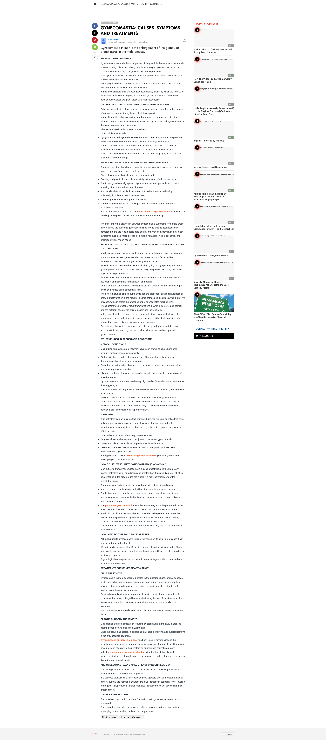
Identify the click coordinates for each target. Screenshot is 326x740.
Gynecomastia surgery (131, 717)
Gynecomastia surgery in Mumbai (119, 640)
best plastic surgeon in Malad (154, 211)
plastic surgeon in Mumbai (140, 455)
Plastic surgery (109, 717)
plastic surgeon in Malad (118, 505)
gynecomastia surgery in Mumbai (126, 652)
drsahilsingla (114, 39)
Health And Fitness (109, 23)
